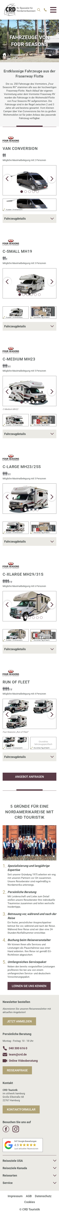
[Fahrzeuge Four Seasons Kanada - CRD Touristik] (19, 14)
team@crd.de (18, 1054)
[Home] (4, 54)
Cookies (29, 1202)
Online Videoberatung (23, 1060)
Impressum (15, 1196)
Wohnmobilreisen (17, 54)
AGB (29, 1196)
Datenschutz (43, 1196)
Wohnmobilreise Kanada (40, 54)
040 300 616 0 (18, 1048)
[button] (52, 179)
